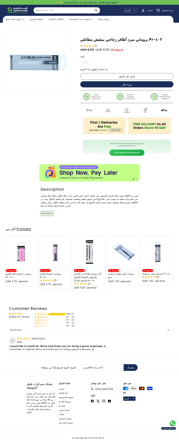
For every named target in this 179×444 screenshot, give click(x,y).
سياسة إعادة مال (66, 422)
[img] (24, 338)
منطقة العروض (36, 19)
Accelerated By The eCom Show (88, 438)
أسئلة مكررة (64, 410)
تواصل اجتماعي (65, 418)
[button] (87, 45)
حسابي (61, 388)
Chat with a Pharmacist (126, 152)
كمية (82, 56)
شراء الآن (127, 84)
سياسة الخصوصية (66, 397)
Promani (24, 229)
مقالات (61, 414)
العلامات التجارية (56, 19)
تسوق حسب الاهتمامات (80, 19)
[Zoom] (38, 62)
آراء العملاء (63, 393)
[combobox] (67, 10)
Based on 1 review (19, 316)
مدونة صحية (103, 19)
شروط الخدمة (65, 401)
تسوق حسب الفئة (14, 19)
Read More (47, 213)
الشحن (94, 69)
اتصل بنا (62, 405)
